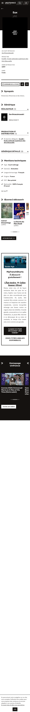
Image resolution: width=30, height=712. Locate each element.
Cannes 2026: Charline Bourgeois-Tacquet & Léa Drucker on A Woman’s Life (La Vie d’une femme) (12, 391)
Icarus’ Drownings (6, 222)
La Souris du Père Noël (19, 223)
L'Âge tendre (10, 282)
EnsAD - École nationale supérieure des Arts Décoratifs (14, 140)
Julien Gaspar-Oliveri (17, 283)
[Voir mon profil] (26, 3)
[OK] (15, 709)
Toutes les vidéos (9, 406)
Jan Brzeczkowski (8, 53)
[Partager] (22, 84)
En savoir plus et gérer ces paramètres (12, 705)
